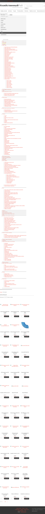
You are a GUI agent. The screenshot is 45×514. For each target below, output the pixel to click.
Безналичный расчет (3, 29)
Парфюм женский (6, 169)
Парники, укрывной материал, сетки (9, 221)
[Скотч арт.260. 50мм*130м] (25, 345)
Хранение (3, 272)
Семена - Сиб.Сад (9, 86)
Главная (2, 32)
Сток (3, 41)
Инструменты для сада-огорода (8, 217)
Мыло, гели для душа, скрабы (11, 179)
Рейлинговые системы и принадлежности (10, 202)
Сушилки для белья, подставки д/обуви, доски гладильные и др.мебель (14, 256)
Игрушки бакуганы (7, 154)
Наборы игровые (6, 141)
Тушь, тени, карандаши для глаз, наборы (9, 172)
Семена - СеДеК (9, 85)
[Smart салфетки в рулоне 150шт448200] (15, 345)
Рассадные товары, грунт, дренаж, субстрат (10, 222)
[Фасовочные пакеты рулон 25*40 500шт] (25, 304)
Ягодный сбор (6, 230)
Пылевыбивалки (6, 252)
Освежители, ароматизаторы (8, 111)
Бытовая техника (4, 97)
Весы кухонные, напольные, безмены (9, 100)
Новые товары (4, 42)
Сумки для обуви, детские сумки (9, 150)
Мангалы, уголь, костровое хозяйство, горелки (10, 250)
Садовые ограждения (7, 223)
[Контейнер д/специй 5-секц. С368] (5, 386)
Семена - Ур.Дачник (9, 87)
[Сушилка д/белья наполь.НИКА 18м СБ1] (15, 365)
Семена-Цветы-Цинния (7, 74)
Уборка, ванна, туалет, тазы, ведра (7, 263)
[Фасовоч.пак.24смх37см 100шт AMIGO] (5, 446)
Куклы (5, 137)
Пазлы (5, 144)
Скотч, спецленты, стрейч (7, 253)
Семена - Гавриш (9, 81)
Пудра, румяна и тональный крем (9, 171)
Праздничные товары (7, 146)
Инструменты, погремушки (8, 133)
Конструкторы (6, 136)
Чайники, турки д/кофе (7, 208)
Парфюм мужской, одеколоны (8, 168)
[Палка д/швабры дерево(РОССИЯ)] (25, 467)
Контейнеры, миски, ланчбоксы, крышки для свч (11, 193)
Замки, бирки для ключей (7, 247)
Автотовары (6, 243)
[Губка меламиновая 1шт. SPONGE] (5, 406)
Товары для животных (5, 262)
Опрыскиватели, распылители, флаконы (9, 220)
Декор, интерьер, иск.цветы (6, 156)
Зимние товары (4, 158)
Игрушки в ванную (7, 130)
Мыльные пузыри (6, 140)
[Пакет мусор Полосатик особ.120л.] (25, 446)
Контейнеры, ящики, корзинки (8, 274)
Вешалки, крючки (6, 273)
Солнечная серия (9, 182)
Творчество (6, 151)
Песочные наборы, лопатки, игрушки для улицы (11, 145)
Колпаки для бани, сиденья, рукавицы (9, 94)
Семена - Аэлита (9, 80)
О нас (25, 510)
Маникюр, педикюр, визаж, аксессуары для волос (11, 119)
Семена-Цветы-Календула (8, 71)
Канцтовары (6, 134)
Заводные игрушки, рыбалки (8, 129)
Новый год (3, 210)
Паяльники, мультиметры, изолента (9, 283)
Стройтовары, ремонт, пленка (8, 254)
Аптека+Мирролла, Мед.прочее (6, 89)
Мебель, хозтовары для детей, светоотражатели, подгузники (12, 138)
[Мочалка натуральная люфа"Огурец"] (15, 426)
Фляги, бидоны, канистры (7, 207)
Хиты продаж (4, 43)
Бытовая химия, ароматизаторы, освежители (8, 108)
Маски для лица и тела (10, 178)
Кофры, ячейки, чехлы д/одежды (8, 275)
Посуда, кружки (6, 200)
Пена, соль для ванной (10, 180)
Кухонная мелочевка (7, 194)
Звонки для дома (6, 281)
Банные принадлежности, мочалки (7, 91)
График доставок (4, 10)
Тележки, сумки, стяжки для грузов (9, 257)
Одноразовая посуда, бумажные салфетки (10, 199)
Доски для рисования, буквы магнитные (9, 128)
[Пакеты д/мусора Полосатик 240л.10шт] (5, 467)
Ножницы (5, 120)
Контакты (26, 10)
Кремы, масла (8, 177)
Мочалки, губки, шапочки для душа (9, 95)
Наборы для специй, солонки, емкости (9, 197)
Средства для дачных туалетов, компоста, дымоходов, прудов (12, 224)
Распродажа (3, 44)
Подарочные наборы (7, 170)
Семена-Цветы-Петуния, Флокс (8, 73)
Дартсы (5, 127)
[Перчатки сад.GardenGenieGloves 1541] (5, 325)
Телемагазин (4, 240)
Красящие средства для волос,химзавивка (10, 166)
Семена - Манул (9, 82)
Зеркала (5, 115)
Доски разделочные (7, 190)
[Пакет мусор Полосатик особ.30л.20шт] (5, 487)
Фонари (5, 285)
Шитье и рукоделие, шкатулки (8, 122)
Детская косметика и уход (8, 164)
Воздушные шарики (7, 126)
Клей (5, 248)
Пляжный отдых (6, 251)
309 (5, 501)
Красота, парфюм (4, 160)
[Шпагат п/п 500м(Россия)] (15, 487)
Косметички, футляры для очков (8, 117)
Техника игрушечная (7, 152)
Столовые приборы (7, 204)
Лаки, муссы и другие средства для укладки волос (11, 167)
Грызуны (5, 234)
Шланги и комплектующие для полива (9, 228)
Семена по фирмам (7, 78)
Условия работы (20, 10)
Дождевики (6, 246)
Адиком (3, 90)
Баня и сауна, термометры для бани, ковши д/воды (11, 93)
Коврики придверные (7, 249)
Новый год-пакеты (4, 211)
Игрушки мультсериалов (7, 131)
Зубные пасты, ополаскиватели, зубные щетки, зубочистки (12, 165)
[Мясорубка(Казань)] (25, 386)
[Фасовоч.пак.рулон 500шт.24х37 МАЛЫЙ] (5, 304)
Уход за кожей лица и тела (8, 173)
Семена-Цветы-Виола (7, 70)
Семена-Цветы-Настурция (8, 72)
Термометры (6, 258)
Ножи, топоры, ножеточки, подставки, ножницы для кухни (12, 198)
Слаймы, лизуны (6, 149)
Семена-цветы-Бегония (7, 69)
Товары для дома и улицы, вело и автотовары (8, 241)
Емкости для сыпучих (7, 191)
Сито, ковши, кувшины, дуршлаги (9, 203)
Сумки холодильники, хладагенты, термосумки (10, 255)
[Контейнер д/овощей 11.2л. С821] (15, 446)
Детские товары (4, 124)
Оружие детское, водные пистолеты (9, 143)
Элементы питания (7, 286)
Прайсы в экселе (33, 10)
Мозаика (5, 139)
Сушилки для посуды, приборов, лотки (9, 206)
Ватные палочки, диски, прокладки (11, 175)
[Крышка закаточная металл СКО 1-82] (15, 325)
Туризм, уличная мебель (7, 260)
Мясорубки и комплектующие (8, 196)
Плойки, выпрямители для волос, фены (9, 102)
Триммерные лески (7, 226)
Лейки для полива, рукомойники (8, 219)
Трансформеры (6, 153)
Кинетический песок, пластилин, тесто (9, 135)
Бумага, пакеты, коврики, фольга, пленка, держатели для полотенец (13, 189)
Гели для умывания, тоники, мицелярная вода (13, 176)
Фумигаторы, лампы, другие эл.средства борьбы (11, 237)
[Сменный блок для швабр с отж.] (25, 487)
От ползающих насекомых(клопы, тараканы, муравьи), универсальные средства (15, 235)
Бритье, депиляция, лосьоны (10, 174)
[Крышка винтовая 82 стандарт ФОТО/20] (15, 304)
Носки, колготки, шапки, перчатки (7, 212)
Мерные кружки (6, 195)
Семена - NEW (4, 45)
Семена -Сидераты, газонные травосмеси (10, 77)
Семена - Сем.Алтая (9, 84)
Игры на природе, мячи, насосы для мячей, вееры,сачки (12, 132)
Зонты (5, 116)
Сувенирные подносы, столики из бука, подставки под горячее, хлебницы (14, 205)
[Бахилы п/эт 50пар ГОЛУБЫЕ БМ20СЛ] (25, 325)
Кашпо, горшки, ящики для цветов (9, 218)
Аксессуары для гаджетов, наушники (9, 280)
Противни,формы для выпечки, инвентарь (10, 201)
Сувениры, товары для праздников (7, 239)
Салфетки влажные (9, 181)
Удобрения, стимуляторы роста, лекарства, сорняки (11, 227)
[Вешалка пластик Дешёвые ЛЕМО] (25, 365)
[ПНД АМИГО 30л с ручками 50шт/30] (25, 406)
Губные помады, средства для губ (9, 162)
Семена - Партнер (9, 83)
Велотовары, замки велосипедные (9, 244)
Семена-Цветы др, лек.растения (8, 75)
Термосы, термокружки (7, 259)
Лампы (5, 282)
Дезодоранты (6, 163)
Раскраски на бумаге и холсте (8, 148)
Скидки (14, 10)
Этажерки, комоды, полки (8, 276)
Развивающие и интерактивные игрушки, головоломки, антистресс (13, 147)
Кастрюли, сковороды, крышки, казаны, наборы (11, 192)
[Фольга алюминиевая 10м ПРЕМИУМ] (25, 426)
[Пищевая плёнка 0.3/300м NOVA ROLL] (15, 406)
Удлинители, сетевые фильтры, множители (10, 284)
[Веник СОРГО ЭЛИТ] (15, 386)
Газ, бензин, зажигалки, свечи (8, 245)
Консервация (4, 159)
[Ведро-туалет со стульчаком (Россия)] (15, 467)
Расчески (5, 121)
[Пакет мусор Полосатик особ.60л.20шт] (5, 345)
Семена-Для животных (7, 76)
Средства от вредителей (7, 225)
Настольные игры (6, 142)
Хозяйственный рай (3, 34)
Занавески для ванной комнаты (6, 157)
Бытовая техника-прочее (7, 99)
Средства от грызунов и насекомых (7, 232)
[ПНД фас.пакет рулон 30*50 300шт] (5, 365)
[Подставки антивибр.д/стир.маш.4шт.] (5, 426)
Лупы (5, 118)
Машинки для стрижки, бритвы (8, 101)
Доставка (10, 10)
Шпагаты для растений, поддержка (9, 229)
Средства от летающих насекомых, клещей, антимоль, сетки (12, 236)
